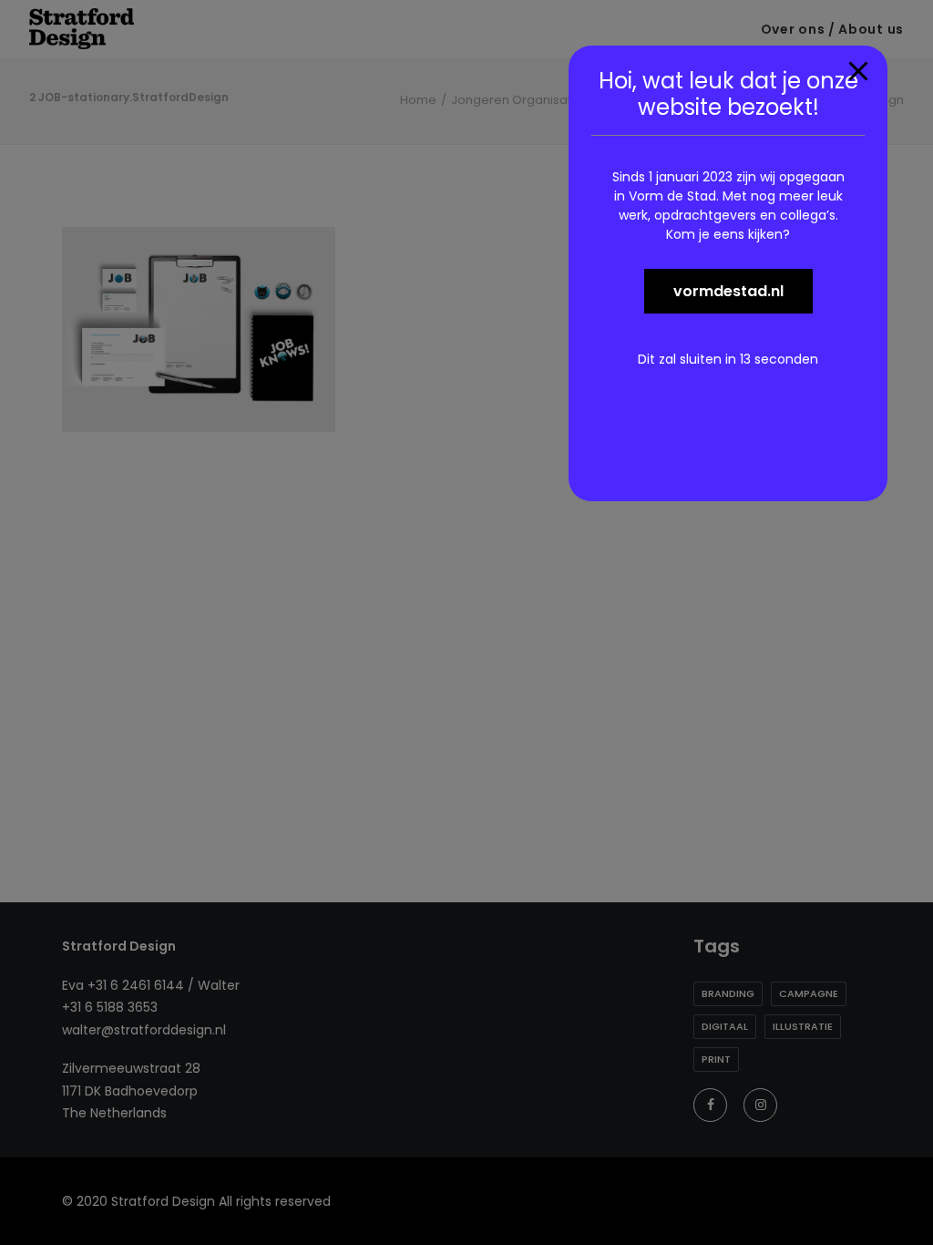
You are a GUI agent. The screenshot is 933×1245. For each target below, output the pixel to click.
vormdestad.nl (728, 291)
